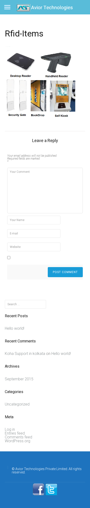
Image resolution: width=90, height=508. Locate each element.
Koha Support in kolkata (25, 353)
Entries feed (15, 433)
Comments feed (18, 437)
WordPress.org (17, 441)
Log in (10, 429)
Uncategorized (17, 404)
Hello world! (14, 328)
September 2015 (19, 379)
